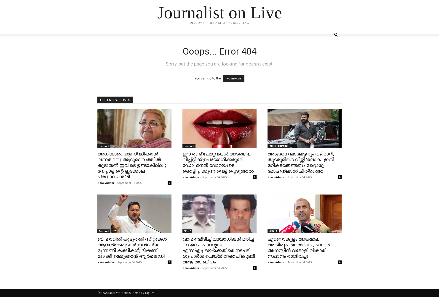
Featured (104, 146)
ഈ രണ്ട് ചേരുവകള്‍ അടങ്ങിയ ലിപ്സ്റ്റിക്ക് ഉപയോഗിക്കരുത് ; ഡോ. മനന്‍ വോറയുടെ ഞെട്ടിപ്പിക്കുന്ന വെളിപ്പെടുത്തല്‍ (218, 162)
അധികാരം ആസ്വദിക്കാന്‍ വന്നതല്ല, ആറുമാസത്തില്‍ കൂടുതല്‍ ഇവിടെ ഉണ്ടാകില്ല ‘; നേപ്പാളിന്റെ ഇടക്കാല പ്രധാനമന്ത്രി (131, 165)
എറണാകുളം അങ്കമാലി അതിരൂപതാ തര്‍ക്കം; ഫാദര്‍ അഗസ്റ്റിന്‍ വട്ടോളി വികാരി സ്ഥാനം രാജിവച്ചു (299, 247)
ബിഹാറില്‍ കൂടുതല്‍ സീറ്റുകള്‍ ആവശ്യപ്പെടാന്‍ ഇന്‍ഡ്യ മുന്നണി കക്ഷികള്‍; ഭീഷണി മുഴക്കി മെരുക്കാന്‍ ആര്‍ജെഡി (132, 247)
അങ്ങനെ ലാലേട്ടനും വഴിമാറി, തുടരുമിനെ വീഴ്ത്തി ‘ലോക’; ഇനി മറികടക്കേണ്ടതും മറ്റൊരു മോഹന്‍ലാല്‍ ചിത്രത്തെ (301, 162)
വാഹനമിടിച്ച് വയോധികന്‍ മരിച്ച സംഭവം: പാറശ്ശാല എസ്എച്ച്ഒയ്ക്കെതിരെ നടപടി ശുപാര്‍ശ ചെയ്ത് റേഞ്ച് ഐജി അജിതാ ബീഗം (218, 250)
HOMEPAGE (234, 78)
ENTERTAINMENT (279, 146)
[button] (336, 35)
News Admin (105, 182)
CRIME (187, 231)
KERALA (273, 231)
